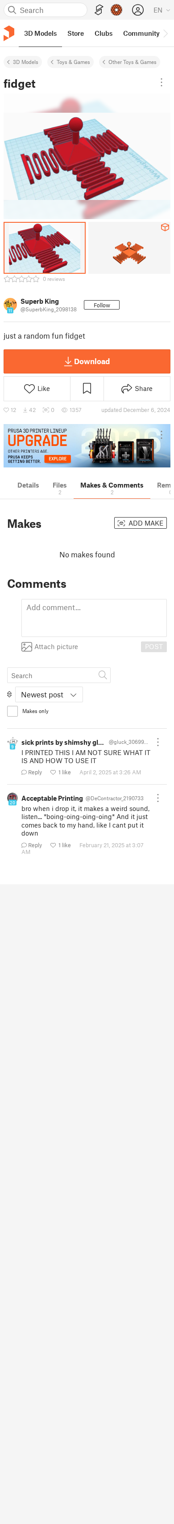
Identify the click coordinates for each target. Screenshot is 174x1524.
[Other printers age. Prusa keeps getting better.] (87, 445)
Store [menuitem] (75, 33)
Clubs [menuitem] (103, 33)
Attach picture (56, 646)
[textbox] (94, 618)
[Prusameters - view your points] (116, 10)
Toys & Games (73, 62)
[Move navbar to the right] (165, 33)
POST (154, 646)
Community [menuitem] (141, 33)
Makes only (35, 711)
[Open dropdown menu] (161, 82)
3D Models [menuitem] (40, 33)
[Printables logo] (9, 33)
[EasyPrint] (99, 10)
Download (92, 361)
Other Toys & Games (132, 62)
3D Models (25, 62)
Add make (145, 523)
